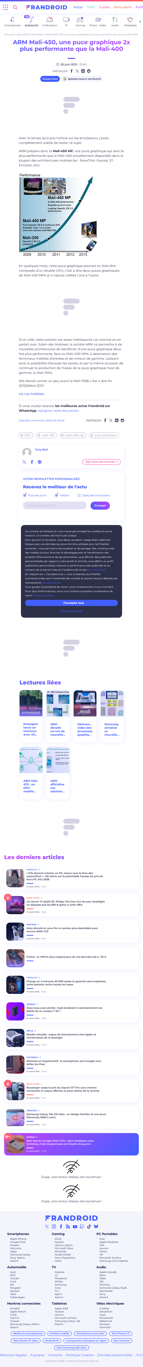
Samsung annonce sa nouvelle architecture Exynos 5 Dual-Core (112, 730)
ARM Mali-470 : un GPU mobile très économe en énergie (30, 786)
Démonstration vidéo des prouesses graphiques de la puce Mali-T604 (85, 730)
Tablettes (59, 1303)
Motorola (15, 1248)
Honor (103, 1251)
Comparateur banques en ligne (86, 1340)
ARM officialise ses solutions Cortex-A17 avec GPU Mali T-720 (57, 786)
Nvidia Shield (63, 1254)
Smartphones (18, 1234)
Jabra (102, 1278)
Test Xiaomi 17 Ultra (25, 1340)
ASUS (58, 1238)
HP (101, 1254)
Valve (58, 1260)
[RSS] (68, 1226)
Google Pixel (17, 1242)
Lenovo (103, 1248)
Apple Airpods (107, 1272)
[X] (47, 1226)
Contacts (55, 1355)
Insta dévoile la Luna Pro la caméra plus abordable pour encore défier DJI (62, 930)
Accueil (8, 34)
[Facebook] (61, 1226)
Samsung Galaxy (20, 1254)
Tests (91, 7)
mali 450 (48, 435)
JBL (101, 1281)
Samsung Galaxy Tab (67, 1321)
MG (12, 1284)
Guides (104, 7)
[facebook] (32, 462)
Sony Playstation (65, 1257)
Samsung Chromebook (113, 1260)
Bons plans (122, 7)
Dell (101, 1245)
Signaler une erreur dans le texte (42, 420)
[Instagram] (54, 1226)
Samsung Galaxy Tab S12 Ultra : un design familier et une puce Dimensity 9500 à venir (66, 1116)
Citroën (14, 1278)
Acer (102, 1238)
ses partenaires (51, 582)
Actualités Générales (30, 34)
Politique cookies (42, 595)
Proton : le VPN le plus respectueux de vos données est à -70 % (66, 956)
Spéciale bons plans (96, 495)
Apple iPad (61, 1308)
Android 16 (52, 1340)
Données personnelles (114, 1355)
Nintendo (60, 1251)
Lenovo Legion (64, 1245)
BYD (13, 1275)
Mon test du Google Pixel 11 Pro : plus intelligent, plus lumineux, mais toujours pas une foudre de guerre (60, 1142)
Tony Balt (41, 449)
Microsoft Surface (110, 1257)
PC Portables (107, 1234)
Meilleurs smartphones (28, 1333)
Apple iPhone (18, 1238)
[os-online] (40, 462)
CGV (139, 1355)
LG (56, 1275)
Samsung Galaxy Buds (113, 1287)
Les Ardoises (34, 394)
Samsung (60, 1284)
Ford (13, 1281)
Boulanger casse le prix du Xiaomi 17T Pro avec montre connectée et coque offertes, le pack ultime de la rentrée (63, 1089)
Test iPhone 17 (121, 1333)
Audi (13, 1272)
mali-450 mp (74, 435)
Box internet (122, 1340)
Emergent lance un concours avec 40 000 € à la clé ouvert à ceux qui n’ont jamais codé (31, 729)
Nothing (104, 1284)
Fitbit (13, 1314)
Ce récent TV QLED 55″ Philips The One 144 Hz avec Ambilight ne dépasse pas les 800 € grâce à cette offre (66, 903)
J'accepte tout (73, 603)
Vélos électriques (110, 1303)
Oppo (13, 1251)
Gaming (58, 1234)
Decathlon (105, 1311)
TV (54, 1267)
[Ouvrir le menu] (5, 7)
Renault (15, 1291)
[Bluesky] (96, 1226)
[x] (24, 462)
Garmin (14, 1317)
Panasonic (61, 1278)
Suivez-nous (50, 78)
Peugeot (15, 1287)
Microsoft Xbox (64, 1248)
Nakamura (105, 1321)
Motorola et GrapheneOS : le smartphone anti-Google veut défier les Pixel (64, 1062)
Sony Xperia (17, 1257)
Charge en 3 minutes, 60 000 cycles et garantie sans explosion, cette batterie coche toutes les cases (66, 983)
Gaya (102, 1314)
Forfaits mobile (59, 1333)
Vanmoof (105, 1327)
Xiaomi (14, 1260)
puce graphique (106, 435)
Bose (102, 1275)
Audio (101, 1267)
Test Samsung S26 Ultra (71, 1347)
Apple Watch (18, 1311)
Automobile (16, 1267)
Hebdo (64, 495)
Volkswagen (17, 1297)
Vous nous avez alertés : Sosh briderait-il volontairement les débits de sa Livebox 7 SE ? (64, 1009)
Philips (59, 1281)
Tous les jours (36, 495)
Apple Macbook (108, 1242)
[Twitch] (82, 1226)
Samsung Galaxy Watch (24, 1324)
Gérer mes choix (71, 610)
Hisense (59, 1272)
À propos (37, 1355)
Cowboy (104, 1308)
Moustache (106, 1317)
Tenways (104, 1324)
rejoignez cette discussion (58, 411)
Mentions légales (13, 1355)
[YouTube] (75, 1226)
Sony (58, 1287)
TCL (57, 1291)
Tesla (13, 1294)
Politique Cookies (79, 1355)
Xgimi (58, 1294)
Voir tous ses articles (100, 461)
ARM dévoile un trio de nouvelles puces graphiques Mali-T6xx (58, 730)
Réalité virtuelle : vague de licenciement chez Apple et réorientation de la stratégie (61, 1036)
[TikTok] (89, 1226)
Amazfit (15, 1308)
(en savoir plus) (96, 569)
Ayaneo (59, 1242)
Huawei (14, 1245)
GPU (27, 435)
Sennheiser (106, 1291)
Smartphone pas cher (90, 1333)
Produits (32, 869)
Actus (78, 7)
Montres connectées (24, 1303)
